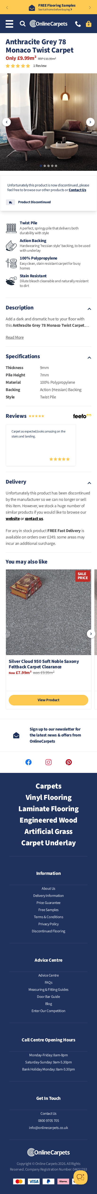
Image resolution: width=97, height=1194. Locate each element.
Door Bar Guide (48, 996)
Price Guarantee (48, 902)
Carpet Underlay (48, 842)
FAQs (48, 982)
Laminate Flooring (48, 808)
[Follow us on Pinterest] (69, 762)
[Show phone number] (78, 24)
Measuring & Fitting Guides (48, 989)
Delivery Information (48, 895)
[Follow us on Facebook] (28, 762)
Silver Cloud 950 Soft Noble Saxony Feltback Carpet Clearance (44, 664)
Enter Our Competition (48, 1010)
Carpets (48, 786)
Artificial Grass (48, 831)
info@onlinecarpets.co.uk (48, 1127)
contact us (34, 519)
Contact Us (77, 190)
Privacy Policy (48, 924)
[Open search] (22, 24)
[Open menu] (10, 24)
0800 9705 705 (48, 1120)
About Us (48, 888)
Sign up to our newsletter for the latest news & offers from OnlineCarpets (55, 735)
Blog (48, 1003)
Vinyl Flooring (48, 797)
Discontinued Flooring (48, 931)
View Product (48, 700)
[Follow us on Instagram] (48, 762)
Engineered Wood (48, 820)
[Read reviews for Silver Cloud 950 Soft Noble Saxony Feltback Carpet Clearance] (48, 682)
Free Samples (48, 909)
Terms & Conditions (48, 917)
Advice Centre (48, 975)
